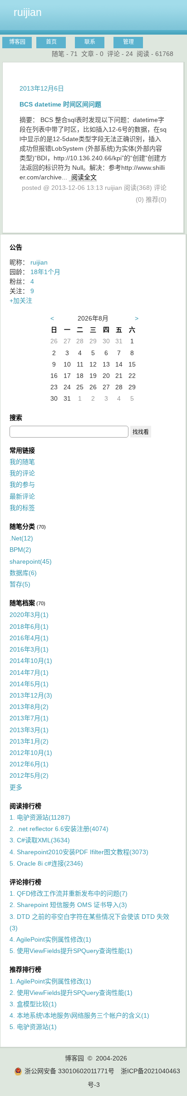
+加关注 (21, 300)
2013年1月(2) (29, 741)
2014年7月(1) (29, 672)
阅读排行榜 (25, 806)
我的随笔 (22, 461)
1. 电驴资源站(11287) (40, 817)
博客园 (17, 42)
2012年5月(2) (29, 775)
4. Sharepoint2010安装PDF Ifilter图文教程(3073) (79, 852)
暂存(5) (20, 584)
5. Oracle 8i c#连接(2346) (46, 863)
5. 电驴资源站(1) (33, 1026)
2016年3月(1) (29, 649)
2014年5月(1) (29, 684)
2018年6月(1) (29, 626)
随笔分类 (22, 526)
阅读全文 (84, 177)
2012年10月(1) (31, 752)
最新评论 (22, 496)
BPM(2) (20, 549)
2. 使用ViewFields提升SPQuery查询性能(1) (71, 992)
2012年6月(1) (29, 764)
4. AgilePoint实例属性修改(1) (50, 939)
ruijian (28, 12)
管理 (128, 42)
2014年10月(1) (31, 660)
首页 (51, 42)
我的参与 (22, 484)
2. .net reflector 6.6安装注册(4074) (59, 828)
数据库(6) (23, 572)
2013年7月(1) (29, 718)
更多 (16, 787)
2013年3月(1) (29, 730)
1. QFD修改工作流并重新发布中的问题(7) (69, 893)
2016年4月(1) (29, 638)
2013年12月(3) (31, 695)
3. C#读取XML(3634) (40, 840)
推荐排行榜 (25, 969)
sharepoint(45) (31, 561)
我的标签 (22, 507)
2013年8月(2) (29, 706)
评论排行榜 (25, 882)
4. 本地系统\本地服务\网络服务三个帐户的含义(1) (79, 1015)
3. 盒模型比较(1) (33, 1004)
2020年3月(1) (29, 614)
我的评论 (22, 473)
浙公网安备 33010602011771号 (69, 1071)
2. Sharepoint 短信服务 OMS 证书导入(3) (68, 904)
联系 (89, 42)
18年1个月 (45, 271)
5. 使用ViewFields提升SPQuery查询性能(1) (71, 950)
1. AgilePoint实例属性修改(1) (50, 981)
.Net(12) (21, 538)
